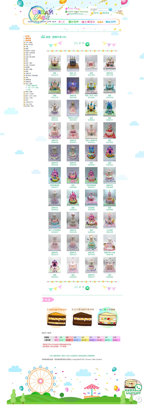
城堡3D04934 (73, 209)
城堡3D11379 (54, 96)
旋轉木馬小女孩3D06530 (109, 254)
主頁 (51, 356)
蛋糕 (63, 356)
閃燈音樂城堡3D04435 (91, 186)
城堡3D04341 (109, 164)
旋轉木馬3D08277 (91, 276)
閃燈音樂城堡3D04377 (54, 186)
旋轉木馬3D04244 (73, 164)
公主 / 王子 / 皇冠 (33, 87)
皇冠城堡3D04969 (91, 209)
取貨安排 (74, 356)
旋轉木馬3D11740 (109, 74)
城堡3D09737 (109, 119)
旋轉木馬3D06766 (73, 96)
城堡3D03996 (109, 141)
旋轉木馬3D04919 (54, 209)
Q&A (68, 356)
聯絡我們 (91, 356)
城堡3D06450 (73, 276)
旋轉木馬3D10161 (54, 119)
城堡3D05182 (91, 231)
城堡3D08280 (109, 276)
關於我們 (57, 356)
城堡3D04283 (91, 164)
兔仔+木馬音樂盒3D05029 (54, 231)
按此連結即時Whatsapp (75, 14)
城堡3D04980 (109, 209)
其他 (29, 89)
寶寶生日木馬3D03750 (73, 119)
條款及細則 (83, 356)
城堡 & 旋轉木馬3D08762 (91, 141)
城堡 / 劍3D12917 (73, 74)
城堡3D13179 (54, 74)
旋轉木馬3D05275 (54, 254)
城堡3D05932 (54, 276)
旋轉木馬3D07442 (91, 254)
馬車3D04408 (73, 186)
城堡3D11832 (91, 74)
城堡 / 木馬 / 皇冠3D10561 (91, 96)
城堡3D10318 (109, 96)
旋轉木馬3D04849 (109, 186)
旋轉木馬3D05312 (73, 254)
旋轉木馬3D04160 (54, 164)
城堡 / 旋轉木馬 (32, 85)
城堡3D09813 (91, 119)
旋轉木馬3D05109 (73, 231)
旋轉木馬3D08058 (54, 141)
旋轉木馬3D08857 (73, 141)
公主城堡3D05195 (109, 231)
